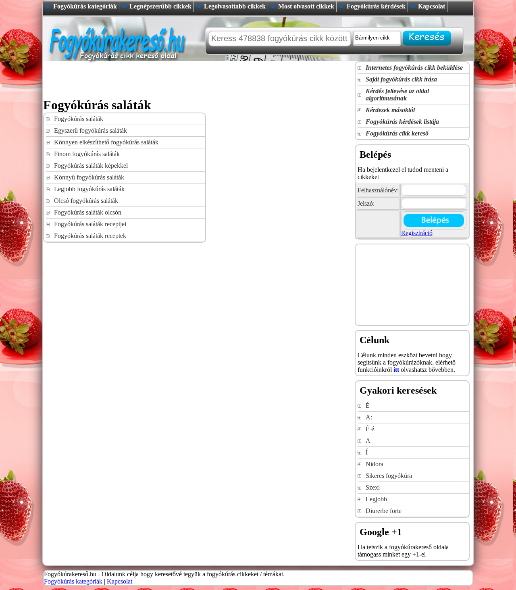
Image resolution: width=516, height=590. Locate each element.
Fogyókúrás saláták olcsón (87, 212)
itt (396, 369)
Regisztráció (417, 232)
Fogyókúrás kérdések (376, 6)
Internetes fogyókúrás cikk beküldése (414, 67)
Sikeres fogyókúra (389, 475)
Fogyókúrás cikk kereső (397, 133)
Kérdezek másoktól (390, 109)
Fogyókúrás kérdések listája (402, 121)
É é (370, 428)
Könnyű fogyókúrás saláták (89, 177)
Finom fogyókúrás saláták (87, 153)
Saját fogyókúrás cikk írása (401, 79)
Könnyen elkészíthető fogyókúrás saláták (106, 142)
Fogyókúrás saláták (78, 118)
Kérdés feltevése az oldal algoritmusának (397, 95)
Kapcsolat (431, 6)
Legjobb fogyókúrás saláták (89, 189)
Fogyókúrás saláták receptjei (90, 224)
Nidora (374, 464)
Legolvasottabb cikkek (235, 6)
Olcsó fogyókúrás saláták (86, 200)
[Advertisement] (190, 79)
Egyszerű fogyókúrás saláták (90, 130)
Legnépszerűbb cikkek (160, 6)
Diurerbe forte (384, 510)
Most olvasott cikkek (306, 6)
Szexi (373, 487)
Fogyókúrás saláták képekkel (91, 165)
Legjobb (376, 499)
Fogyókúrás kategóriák (85, 6)
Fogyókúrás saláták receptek (90, 235)
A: (369, 417)
